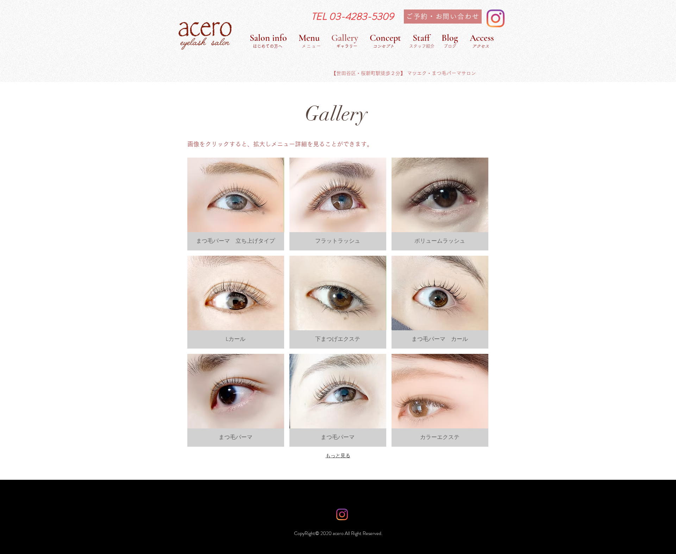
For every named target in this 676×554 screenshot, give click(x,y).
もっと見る (338, 455)
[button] (235, 204)
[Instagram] (496, 18)
